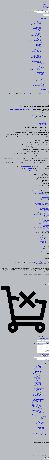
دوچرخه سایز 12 (40, 72)
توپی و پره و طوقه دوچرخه (35, 40)
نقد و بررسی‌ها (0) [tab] (42, 124)
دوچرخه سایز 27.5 (40, 78)
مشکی (37, 173)
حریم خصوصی (43, 241)
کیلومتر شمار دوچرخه (36, 64)
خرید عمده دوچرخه (40, 86)
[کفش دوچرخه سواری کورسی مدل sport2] (40, 212)
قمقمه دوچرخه (38, 46)
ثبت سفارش (43, 248)
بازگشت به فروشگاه (44, 338)
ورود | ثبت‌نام (46, 14)
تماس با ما (44, 242)
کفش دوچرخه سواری (36, 56)
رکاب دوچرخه (38, 36)
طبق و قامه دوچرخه (37, 28)
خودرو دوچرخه (38, 27)
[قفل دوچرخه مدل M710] (46, 222)
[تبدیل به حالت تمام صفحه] (47, 458)
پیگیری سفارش (43, 1)
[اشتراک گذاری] (45, 458)
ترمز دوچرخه (38, 34)
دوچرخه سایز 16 (40, 73)
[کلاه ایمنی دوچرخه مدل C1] (44, 208)
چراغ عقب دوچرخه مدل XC (43, 199)
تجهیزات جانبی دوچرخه (39, 42)
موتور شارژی (41, 83)
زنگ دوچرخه (38, 47)
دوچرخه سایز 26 (40, 76)
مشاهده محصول (45, 197)
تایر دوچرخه (38, 20)
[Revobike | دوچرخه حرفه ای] (42, 356)
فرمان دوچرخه (38, 30)
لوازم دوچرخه (43, 18)
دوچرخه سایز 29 (40, 79)
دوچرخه (44, 70)
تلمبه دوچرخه (38, 45)
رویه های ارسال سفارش (41, 249)
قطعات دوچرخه (40, 19)
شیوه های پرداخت (42, 250)
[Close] (48, 283)
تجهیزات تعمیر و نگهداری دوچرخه (34, 69)
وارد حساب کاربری (35, 190)
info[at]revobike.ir (45, 7)
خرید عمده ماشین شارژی (38, 87)
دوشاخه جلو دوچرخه (37, 31)
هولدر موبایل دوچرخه (36, 51)
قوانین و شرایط (43, 237)
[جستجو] (48, 360)
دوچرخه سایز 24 (40, 75)
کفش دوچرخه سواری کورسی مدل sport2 (40, 214)
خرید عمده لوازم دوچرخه (38, 85)
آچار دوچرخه (38, 68)
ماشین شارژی (41, 81)
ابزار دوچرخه (41, 67)
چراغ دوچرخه (38, 65)
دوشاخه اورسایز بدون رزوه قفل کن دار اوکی (39, 194)
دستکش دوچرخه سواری (36, 57)
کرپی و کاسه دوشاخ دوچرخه (35, 35)
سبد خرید (44, 4)
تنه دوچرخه (39, 39)
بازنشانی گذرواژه (45, 343)
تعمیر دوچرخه (43, 89)
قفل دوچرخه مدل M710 (44, 223)
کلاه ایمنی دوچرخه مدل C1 (43, 209)
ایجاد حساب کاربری (45, 355)
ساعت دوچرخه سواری (36, 58)
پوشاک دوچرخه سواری (39, 53)
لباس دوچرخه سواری (36, 61)
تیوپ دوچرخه (38, 22)
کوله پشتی (39, 62)
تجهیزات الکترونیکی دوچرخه (38, 63)
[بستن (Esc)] (44, 458)
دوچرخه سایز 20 (40, 74)
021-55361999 (46, 6)
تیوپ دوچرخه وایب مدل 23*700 (42, 204)
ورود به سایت (46, 344)
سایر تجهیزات (38, 52)
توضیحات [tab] (44, 122)
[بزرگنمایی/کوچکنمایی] (48, 458)
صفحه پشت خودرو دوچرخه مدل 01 (41, 219)
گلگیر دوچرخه (38, 41)
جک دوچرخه (38, 37)
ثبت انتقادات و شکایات (41, 238)
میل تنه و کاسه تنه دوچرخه (35, 29)
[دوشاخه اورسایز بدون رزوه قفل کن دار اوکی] (39, 193)
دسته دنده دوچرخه (37, 23)
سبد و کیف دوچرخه (37, 48)
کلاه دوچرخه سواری (37, 55)
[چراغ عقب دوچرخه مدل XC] (44, 198)
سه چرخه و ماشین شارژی (40, 80)
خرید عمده (44, 84)
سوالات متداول (43, 239)
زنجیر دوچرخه (38, 25)
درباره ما (44, 243)
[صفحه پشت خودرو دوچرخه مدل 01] (41, 217)
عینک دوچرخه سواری (36, 59)
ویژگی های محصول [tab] (42, 123)
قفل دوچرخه (38, 44)
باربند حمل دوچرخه (37, 50)
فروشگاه (44, 2)
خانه (45, 17)
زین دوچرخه (38, 33)
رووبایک (43, 170)
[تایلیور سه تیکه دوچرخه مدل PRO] (41, 227)
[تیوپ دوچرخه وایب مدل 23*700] (42, 203)
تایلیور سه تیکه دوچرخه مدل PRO (42, 228)
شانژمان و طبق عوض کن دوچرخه (34, 24)
